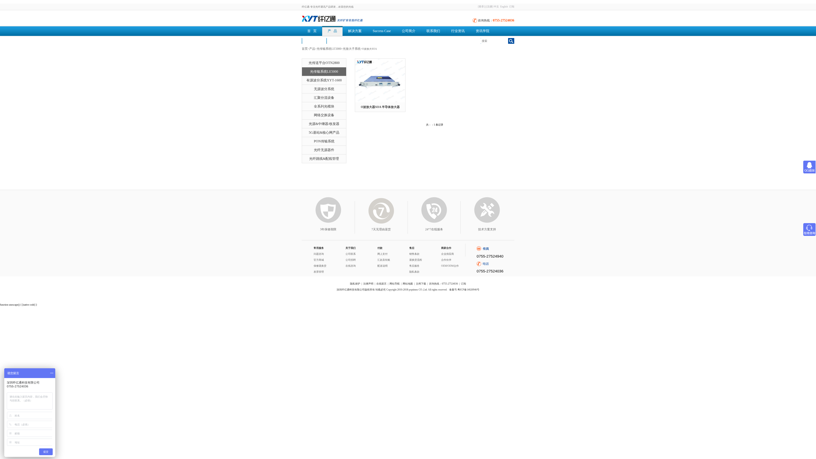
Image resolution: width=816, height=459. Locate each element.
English (504, 6)
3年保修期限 (328, 229)
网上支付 (382, 253)
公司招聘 (351, 259)
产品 (312, 48)
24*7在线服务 (434, 229)
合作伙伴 (446, 259)
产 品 (332, 31)
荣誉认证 (314, 40)
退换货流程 (415, 259)
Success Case (382, 31)
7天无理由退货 (381, 229)
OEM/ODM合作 (450, 265)
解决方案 (355, 31)
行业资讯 (458, 31)
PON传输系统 (324, 141)
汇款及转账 (383, 259)
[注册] (489, 6)
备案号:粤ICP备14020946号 (464, 289)
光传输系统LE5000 (329, 48)
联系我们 (433, 31)
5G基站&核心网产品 (324, 132)
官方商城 (319, 259)
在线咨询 (351, 265)
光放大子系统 (352, 48)
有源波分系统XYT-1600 (324, 80)
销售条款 (414, 253)
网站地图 (408, 283)
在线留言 (381, 283)
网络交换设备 (324, 115)
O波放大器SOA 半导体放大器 (380, 107)
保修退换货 (320, 265)
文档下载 (339, 40)
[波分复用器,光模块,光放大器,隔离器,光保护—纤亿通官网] (348, 19)
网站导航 (395, 283)
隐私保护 (355, 283)
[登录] (481, 6)
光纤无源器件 (324, 150)
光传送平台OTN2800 (324, 63)
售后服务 (414, 265)
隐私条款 (414, 271)
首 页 (312, 31)
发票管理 (319, 271)
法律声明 (368, 283)
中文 (496, 6)
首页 (305, 48)
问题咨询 (319, 253)
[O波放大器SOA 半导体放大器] (380, 80)
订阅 (511, 6)
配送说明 (382, 265)
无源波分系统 (324, 89)
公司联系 (351, 253)
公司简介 (408, 31)
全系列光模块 (324, 106)
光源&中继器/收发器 (324, 124)
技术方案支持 (487, 229)
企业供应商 (447, 253)
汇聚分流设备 (324, 97)
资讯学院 (482, 31)
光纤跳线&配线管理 (324, 158)
